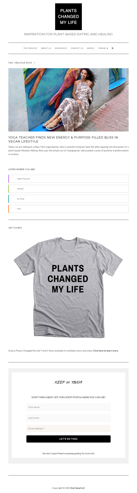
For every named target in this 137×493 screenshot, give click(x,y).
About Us (46, 48)
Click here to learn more (105, 350)
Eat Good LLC (78, 487)
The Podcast (30, 48)
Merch (90, 48)
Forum (102, 48)
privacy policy (74, 453)
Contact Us (77, 48)
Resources (61, 48)
